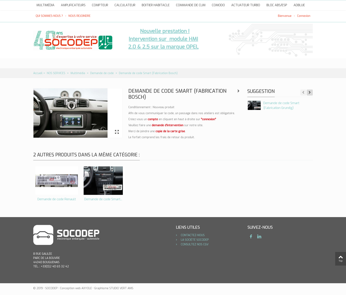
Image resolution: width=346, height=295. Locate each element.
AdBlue (299, 5)
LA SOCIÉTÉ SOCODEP (194, 240)
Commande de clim (190, 5)
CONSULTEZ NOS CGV (194, 244)
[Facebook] (250, 236)
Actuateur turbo (245, 5)
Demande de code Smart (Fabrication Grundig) (281, 105)
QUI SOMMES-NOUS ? (49, 16)
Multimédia (45, 5)
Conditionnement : (140, 107)
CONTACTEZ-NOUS (192, 235)
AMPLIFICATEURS (73, 5)
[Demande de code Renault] (56, 180)
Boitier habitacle (156, 5)
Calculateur (125, 5)
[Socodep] (73, 40)
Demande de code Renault (56, 199)
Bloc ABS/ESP (277, 5)
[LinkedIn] (259, 236)
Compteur (100, 5)
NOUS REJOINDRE (79, 16)
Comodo (218, 5)
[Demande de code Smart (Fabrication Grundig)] (254, 105)
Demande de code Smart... (103, 199)
